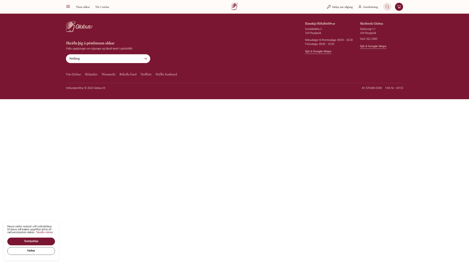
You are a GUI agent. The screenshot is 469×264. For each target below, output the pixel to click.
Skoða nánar (44, 232)
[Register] (145, 58)
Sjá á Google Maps (318, 51)
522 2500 (371, 39)
